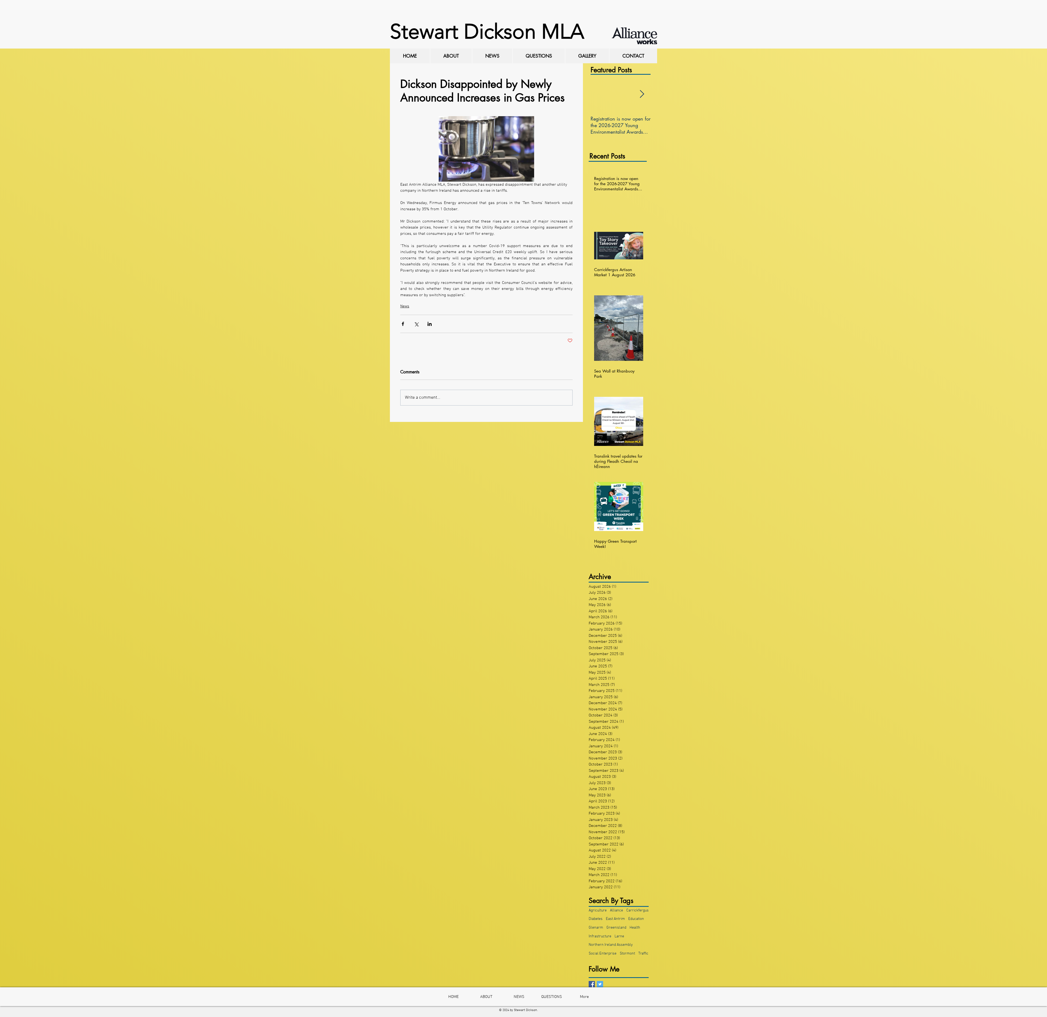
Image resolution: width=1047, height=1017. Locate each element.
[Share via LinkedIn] (429, 323)
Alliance (616, 910)
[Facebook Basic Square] (592, 984)
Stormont (627, 953)
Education (636, 919)
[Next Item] (641, 94)
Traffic (643, 953)
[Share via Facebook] (402, 323)
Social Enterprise (602, 953)
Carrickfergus (637, 910)
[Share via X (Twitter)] (416, 323)
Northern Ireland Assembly (611, 945)
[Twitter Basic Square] (600, 984)
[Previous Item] (599, 94)
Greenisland (616, 927)
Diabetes (596, 919)
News (404, 306)
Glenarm (596, 927)
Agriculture (598, 910)
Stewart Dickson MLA (487, 31)
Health (635, 927)
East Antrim (615, 919)
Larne (619, 936)
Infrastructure (600, 936)
